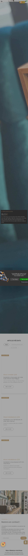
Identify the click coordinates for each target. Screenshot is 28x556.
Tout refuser (15, 279)
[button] (22, 2)
